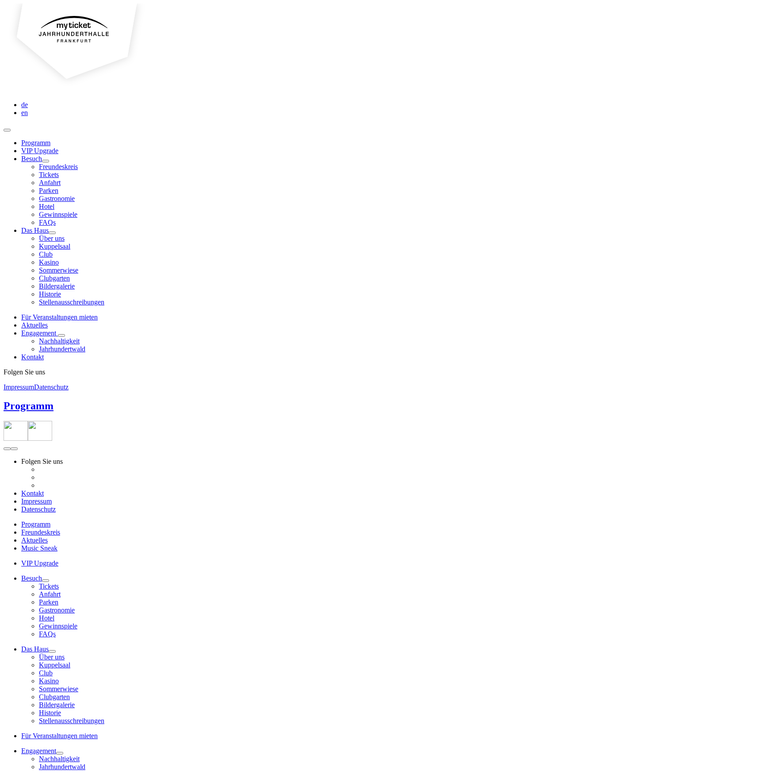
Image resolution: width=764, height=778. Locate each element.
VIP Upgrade (39, 150)
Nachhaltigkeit (59, 341)
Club (46, 254)
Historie (50, 294)
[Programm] (16, 438)
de (24, 104)
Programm (35, 142)
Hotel (46, 206)
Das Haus (35, 230)
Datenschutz (51, 387)
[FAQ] (40, 438)
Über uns (52, 238)
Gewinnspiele (58, 214)
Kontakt (32, 357)
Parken (48, 190)
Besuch (31, 158)
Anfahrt (50, 182)
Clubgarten (54, 278)
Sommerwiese (58, 270)
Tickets (49, 174)
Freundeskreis (58, 166)
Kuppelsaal (54, 246)
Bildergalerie (57, 286)
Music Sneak (39, 548)
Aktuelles (34, 325)
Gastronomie (57, 198)
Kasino (49, 262)
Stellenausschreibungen (71, 302)
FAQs (47, 222)
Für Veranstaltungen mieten (59, 317)
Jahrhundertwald (62, 349)
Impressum (19, 387)
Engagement (39, 333)
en (24, 112)
